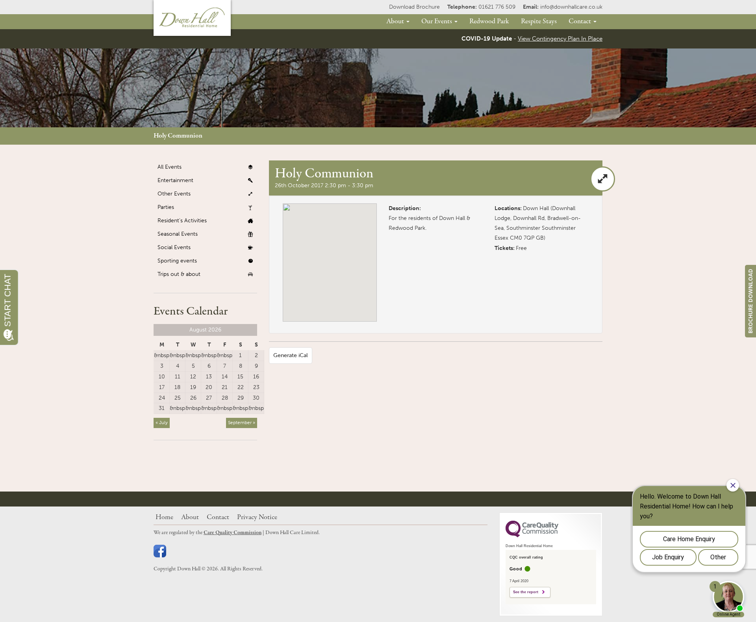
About (396, 21)
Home (164, 517)
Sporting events (177, 260)
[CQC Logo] (532, 535)
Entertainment (175, 180)
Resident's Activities (182, 220)
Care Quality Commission (232, 532)
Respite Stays (539, 21)
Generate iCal (290, 355)
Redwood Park (489, 21)
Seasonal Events (178, 234)
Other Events (174, 193)
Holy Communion (178, 135)
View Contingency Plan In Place (560, 38)
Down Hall (536, 208)
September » (241, 422)
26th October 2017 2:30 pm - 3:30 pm (324, 185)
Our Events (437, 21)
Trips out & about (179, 274)
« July (162, 422)
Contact (581, 21)
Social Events (174, 247)
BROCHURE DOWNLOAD (750, 301)
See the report (525, 592)
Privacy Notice (257, 517)
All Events (170, 167)
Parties (166, 207)
